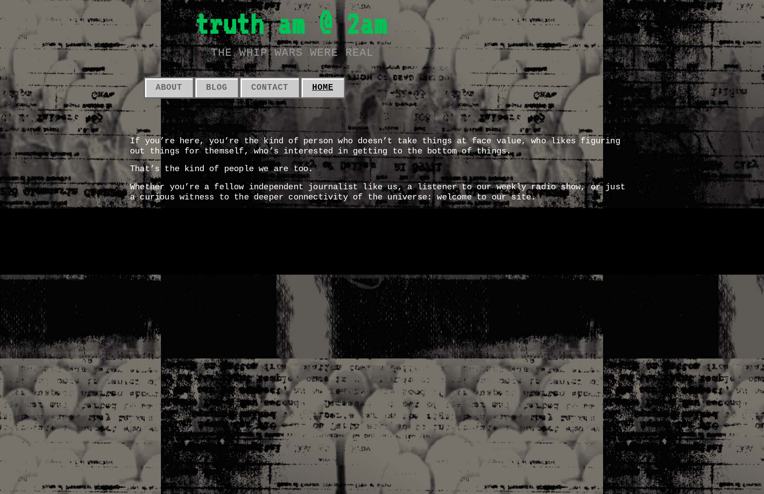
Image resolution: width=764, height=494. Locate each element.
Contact (269, 87)
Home (322, 87)
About (169, 87)
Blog (216, 87)
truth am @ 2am (292, 23)
